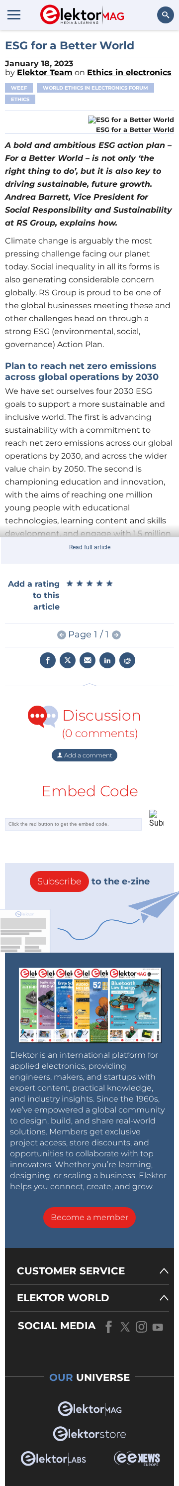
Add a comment (87, 755)
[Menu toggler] (13, 14)
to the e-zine (93, 881)
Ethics (20, 99)
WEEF (19, 88)
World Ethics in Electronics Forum (95, 88)
